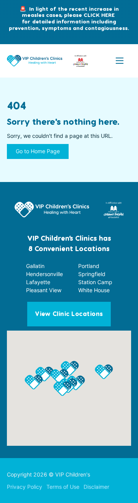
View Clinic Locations (69, 314)
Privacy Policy (24, 486)
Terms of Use (62, 486)
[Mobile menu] (119, 61)
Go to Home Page (38, 151)
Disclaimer (96, 486)
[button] (62, 388)
